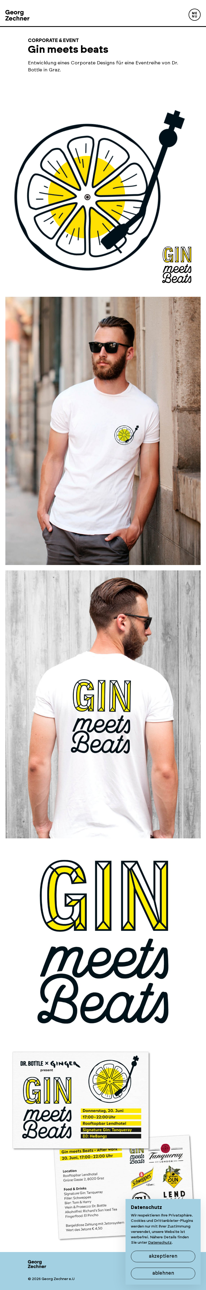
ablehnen (163, 1273)
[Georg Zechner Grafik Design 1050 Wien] (17, 13)
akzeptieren (163, 1256)
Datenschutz (160, 1242)
